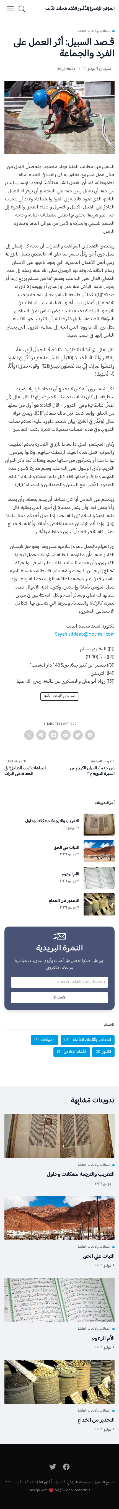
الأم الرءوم (103, 1338)
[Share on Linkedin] (53, 735)
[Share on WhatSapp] (29, 735)
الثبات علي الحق (99, 1256)
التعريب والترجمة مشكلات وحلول (81, 1174)
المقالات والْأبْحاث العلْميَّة (94, 31)
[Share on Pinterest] (41, 735)
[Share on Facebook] (90, 735)
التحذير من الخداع (96, 1420)
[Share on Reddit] (66, 735)
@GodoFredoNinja (75, 1490)
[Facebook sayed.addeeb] (66, 1467)
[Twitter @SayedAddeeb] (52, 1467)
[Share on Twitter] (78, 735)
